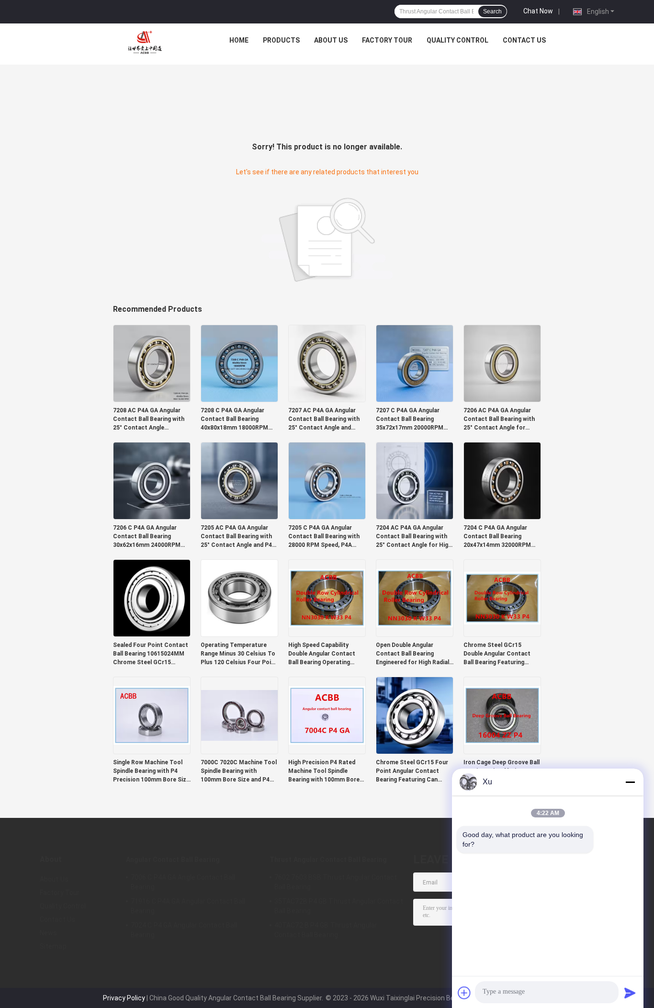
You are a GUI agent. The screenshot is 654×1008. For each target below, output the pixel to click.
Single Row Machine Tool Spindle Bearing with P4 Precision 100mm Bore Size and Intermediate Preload (151, 771)
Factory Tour (387, 40)
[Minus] (630, 782)
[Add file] (464, 992)
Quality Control (457, 40)
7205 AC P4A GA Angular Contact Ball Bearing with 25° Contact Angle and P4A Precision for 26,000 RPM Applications (238, 536)
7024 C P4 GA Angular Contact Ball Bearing (184, 930)
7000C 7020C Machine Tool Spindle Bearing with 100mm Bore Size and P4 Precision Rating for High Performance (239, 771)
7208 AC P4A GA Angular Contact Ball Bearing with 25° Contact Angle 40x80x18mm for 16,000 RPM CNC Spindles (148, 419)
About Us (331, 40)
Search (492, 11)
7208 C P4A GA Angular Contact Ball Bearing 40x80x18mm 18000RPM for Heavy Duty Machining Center (236, 419)
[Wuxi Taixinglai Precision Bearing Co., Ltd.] (146, 42)
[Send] (630, 992)
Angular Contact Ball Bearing (173, 859)
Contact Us (524, 40)
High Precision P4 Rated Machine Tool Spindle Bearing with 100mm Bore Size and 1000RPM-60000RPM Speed (324, 771)
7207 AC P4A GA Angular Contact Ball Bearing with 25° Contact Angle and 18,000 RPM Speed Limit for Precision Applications (327, 419)
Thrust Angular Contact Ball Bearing (328, 859)
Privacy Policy (124, 998)
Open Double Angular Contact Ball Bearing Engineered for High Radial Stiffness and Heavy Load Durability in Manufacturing (413, 654)
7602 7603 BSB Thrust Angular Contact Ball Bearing (335, 882)
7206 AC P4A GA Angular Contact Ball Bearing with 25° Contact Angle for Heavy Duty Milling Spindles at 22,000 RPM (501, 419)
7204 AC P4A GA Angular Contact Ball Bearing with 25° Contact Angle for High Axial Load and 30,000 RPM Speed (413, 536)
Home (238, 40)
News (48, 933)
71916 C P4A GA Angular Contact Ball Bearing (188, 906)
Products (281, 40)
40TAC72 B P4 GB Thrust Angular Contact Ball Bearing (325, 930)
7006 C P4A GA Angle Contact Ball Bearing (183, 882)
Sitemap (53, 946)
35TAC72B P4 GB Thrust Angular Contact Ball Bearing (338, 906)
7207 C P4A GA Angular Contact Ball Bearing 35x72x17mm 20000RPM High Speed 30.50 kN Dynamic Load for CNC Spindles (409, 419)
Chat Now (538, 11)
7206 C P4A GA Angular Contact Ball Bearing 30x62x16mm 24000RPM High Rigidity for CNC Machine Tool (146, 536)
